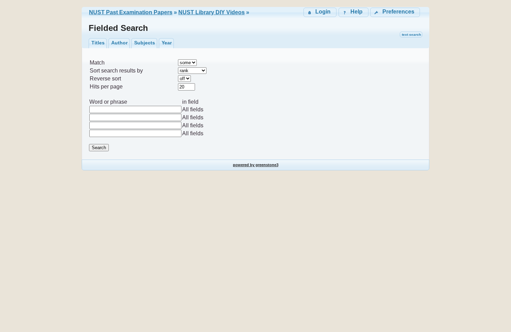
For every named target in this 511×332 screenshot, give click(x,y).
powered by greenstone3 (255, 165)
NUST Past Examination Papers (130, 12)
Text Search (411, 34)
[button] (395, 12)
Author (119, 42)
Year (167, 42)
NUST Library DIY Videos (211, 12)
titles (98, 42)
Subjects (144, 42)
